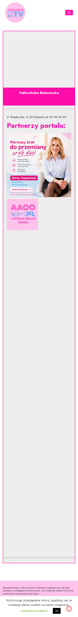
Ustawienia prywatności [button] (34, 611)
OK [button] (56, 611)
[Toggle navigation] (69, 12)
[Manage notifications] (69, 609)
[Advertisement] (39, 393)
